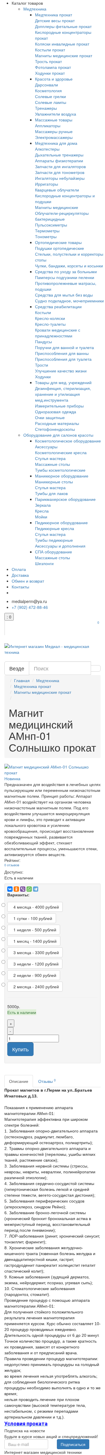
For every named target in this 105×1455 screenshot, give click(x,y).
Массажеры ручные (54, 131)
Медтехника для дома (56, 143)
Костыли (43, 312)
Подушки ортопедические (59, 248)
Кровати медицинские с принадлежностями (57, 333)
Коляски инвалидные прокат (62, 44)
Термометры (47, 231)
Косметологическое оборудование (68, 441)
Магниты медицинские (56, 207)
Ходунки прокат (50, 73)
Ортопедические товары (58, 242)
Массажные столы (52, 464)
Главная (22, 680)
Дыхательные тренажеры (59, 155)
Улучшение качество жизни (61, 371)
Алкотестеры (47, 149)
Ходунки (43, 376)
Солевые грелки (50, 96)
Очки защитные (50, 417)
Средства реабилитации (58, 306)
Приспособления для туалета (63, 359)
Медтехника (34, 9)
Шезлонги (44, 563)
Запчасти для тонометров (59, 172)
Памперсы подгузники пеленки (64, 277)
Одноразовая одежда (55, 411)
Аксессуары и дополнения (60, 546)
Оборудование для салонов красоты (58, 435)
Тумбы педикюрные (54, 540)
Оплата (19, 569)
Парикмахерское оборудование (65, 499)
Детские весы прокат (55, 20)
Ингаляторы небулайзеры (60, 178)
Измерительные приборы (59, 406)
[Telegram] (35, 889)
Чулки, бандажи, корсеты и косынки (69, 266)
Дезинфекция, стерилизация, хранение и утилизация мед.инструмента (63, 394)
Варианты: (18, 895)
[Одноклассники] (16, 889)
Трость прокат (48, 61)
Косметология (48, 90)
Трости (41, 365)
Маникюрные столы (54, 482)
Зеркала (43, 505)
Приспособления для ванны (62, 353)
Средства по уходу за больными (66, 271)
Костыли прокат (50, 50)
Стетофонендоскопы (55, 429)
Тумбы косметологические (60, 470)
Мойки (41, 517)
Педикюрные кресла (54, 528)
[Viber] (22, 889)
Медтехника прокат (53, 15)
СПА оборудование (53, 552)
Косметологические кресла (61, 452)
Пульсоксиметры (51, 225)
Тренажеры (46, 108)
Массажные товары (53, 120)
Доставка (20, 575)
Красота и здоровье (54, 79)
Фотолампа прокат (53, 67)
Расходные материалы (57, 423)
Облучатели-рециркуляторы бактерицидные (62, 216)
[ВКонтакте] (10, 889)
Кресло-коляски (50, 318)
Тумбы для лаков (51, 493)
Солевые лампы (50, 102)
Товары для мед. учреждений (63, 382)
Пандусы (43, 341)
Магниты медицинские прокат (63, 55)
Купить (20, 1049)
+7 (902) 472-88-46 (30, 607)
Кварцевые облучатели (57, 190)
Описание (18, 1081)
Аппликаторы (47, 125)
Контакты (20, 587)
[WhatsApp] (29, 889)
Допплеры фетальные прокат (63, 26)
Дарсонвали (46, 85)
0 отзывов (11, 865)
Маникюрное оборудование (61, 476)
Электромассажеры (54, 137)
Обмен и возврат (28, 581)
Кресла (42, 511)
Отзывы (47, 1081)
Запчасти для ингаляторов (60, 166)
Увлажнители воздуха (55, 114)
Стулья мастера (50, 458)
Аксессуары (46, 446)
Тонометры (46, 236)
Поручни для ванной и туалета (64, 347)
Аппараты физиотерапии (59, 160)
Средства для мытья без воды (64, 295)
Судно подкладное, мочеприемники (69, 301)
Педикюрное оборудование (61, 522)
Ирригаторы (46, 184)
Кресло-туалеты (50, 324)
